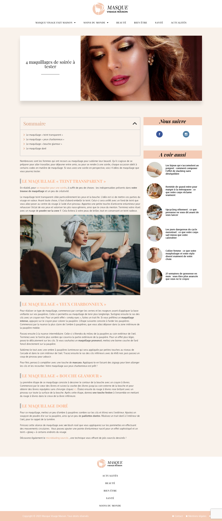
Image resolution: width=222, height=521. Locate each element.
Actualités (179, 22)
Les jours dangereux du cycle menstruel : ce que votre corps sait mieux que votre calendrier (182, 233)
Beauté (121, 22)
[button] (135, 123)
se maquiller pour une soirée (52, 187)
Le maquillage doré (36, 148)
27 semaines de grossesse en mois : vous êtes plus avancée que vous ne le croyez (182, 276)
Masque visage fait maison (53, 22)
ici (75, 389)
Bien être (140, 22)
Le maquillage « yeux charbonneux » (45, 139)
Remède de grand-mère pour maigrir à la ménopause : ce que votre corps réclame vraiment (181, 190)
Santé (159, 22)
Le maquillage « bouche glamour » (44, 144)
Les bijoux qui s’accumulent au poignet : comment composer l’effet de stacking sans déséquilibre (182, 169)
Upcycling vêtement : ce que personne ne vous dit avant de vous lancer (182, 212)
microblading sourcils (57, 437)
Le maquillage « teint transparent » (44, 134)
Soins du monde (94, 22)
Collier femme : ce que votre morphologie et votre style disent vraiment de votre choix (181, 254)
